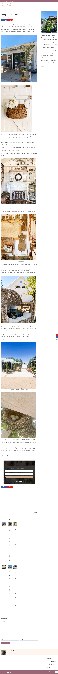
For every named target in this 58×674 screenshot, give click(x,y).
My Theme (49, 667)
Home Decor (16, 4)
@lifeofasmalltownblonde (17, 211)
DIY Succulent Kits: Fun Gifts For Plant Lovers (15, 589)
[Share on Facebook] (57, 337)
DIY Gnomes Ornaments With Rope (51, 1)
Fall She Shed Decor (15, 536)
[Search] (55, 51)
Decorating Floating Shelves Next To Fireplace (30, 511)
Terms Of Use (51, 664)
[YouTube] (10, 1)
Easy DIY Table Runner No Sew (7, 510)
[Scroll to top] (56, 670)
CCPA (50, 663)
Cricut (38, 4)
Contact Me (52, 4)
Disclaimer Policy (52, 661)
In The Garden (6, 11)
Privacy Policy (10, 672)
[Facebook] (2, 1)
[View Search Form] (56, 5)
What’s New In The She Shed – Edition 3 (9, 544)
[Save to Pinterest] (57, 335)
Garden (42, 4)
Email (22, 639)
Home (2, 11)
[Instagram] (4, 1)
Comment (3, 621)
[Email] (12, 1)
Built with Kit (19, 482)
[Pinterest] (6, 1)
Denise (3, 17)
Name (3, 639)
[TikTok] (8, 1)
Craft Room (33, 4)
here (13, 272)
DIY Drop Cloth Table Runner (7, 150)
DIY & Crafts (27, 4)
